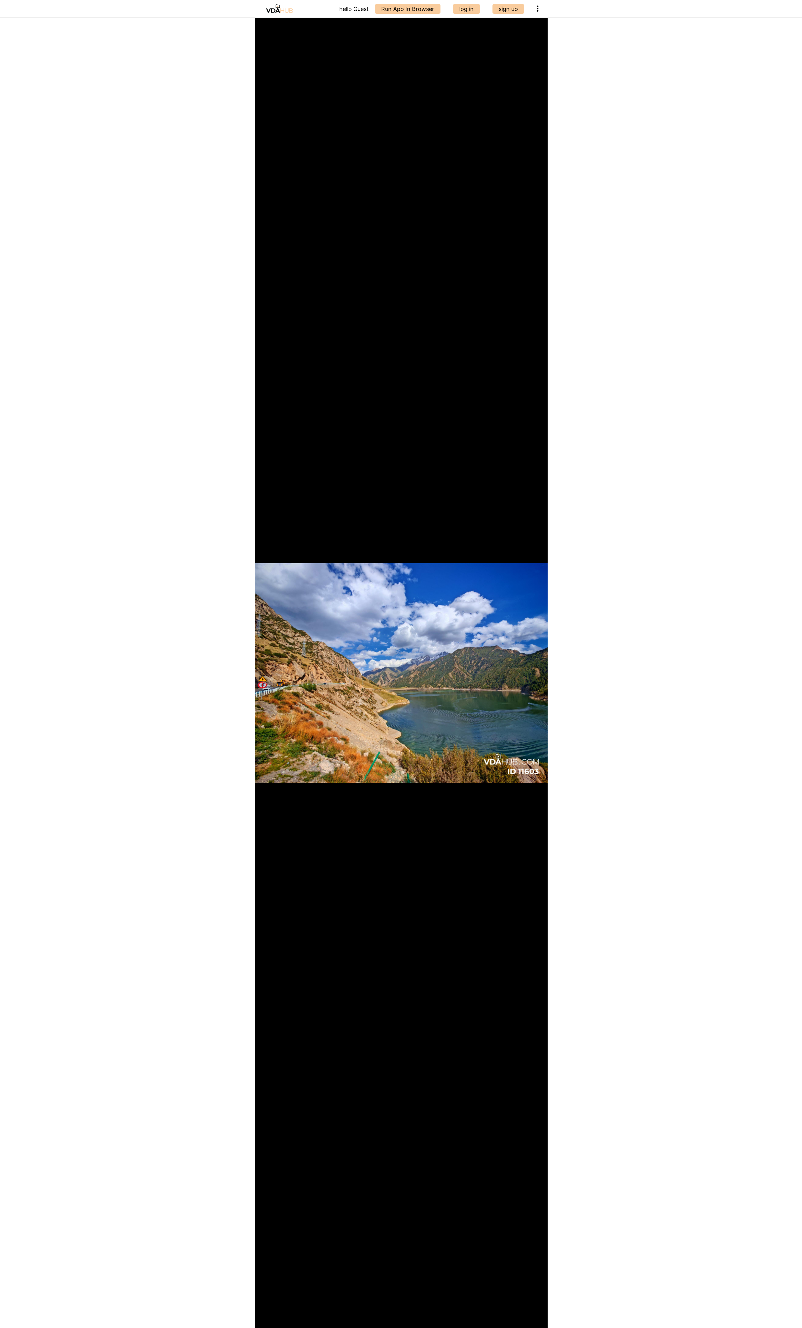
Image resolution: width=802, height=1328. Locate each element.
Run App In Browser (407, 9)
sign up (508, 9)
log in (466, 9)
